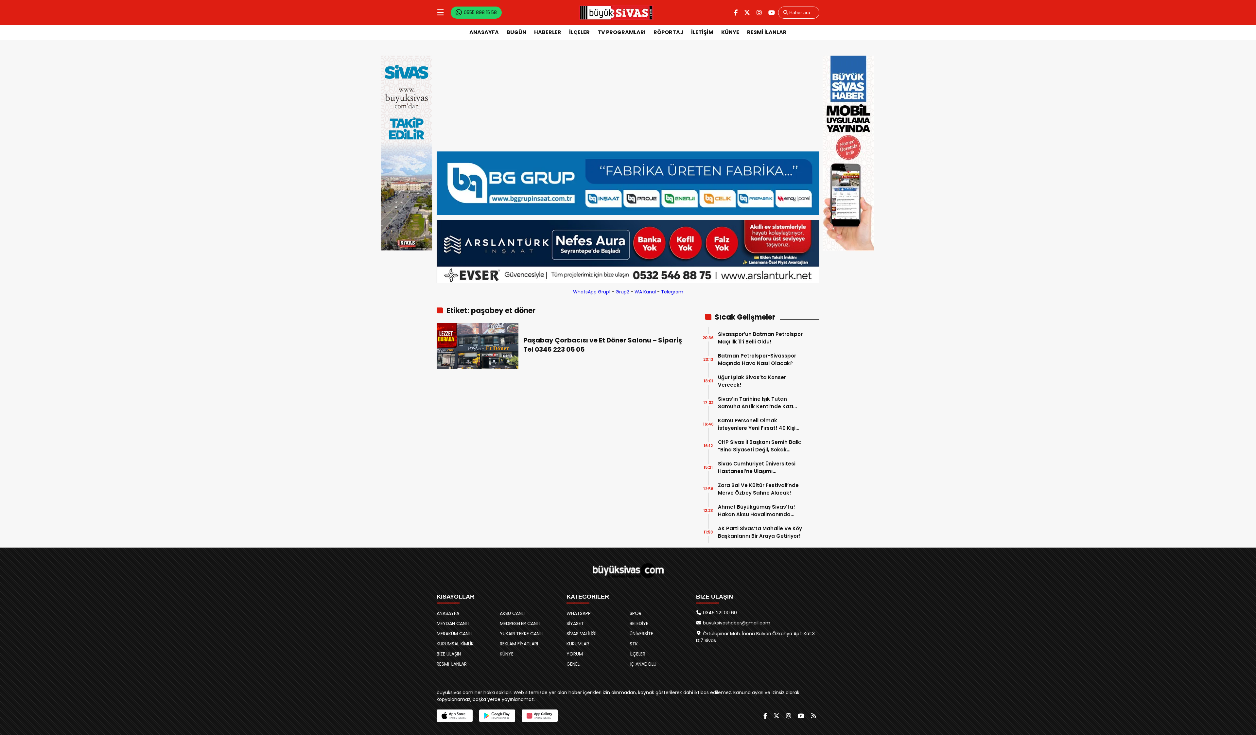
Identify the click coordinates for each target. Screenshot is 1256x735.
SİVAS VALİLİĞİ (581, 633)
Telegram (672, 292)
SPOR (635, 613)
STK (634, 643)
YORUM (575, 654)
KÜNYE (730, 32)
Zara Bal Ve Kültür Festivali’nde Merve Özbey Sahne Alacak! (758, 489)
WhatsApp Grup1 (591, 292)
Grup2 (622, 292)
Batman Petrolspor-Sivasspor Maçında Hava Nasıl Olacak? (757, 359)
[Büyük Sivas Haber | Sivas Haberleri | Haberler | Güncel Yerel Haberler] (616, 12)
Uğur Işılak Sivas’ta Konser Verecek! (752, 381)
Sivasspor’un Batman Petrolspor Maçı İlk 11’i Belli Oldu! (760, 338)
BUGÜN (516, 32)
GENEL (573, 664)
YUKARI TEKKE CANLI (521, 633)
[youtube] (771, 12)
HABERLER (547, 32)
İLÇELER (579, 32)
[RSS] (813, 715)
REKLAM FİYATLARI (519, 643)
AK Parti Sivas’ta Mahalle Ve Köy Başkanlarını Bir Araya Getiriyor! (760, 532)
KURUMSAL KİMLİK (455, 643)
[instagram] (759, 12)
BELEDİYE (639, 623)
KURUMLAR (578, 643)
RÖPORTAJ (668, 32)
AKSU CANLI (512, 613)
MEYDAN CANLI (453, 623)
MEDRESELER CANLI (520, 623)
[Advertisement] (628, 102)
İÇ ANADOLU (643, 664)
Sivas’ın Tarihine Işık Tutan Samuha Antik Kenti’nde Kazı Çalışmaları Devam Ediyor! (755, 402)
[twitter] (747, 12)
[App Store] (455, 715)
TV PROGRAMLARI (622, 32)
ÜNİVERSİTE (641, 633)
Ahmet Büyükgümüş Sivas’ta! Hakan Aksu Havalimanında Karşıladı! (756, 510)
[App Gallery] (540, 715)
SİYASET (575, 623)
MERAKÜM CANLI (454, 633)
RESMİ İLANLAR (767, 32)
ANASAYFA (484, 32)
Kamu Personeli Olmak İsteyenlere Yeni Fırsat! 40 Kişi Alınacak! (756, 424)
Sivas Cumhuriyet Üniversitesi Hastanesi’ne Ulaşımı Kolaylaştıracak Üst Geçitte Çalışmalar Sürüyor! (756, 467)
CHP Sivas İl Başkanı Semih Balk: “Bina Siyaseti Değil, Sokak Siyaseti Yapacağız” (759, 446)
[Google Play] (497, 715)
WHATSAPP (579, 613)
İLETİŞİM (702, 32)
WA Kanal (645, 292)
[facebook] (736, 12)
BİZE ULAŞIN (449, 654)
